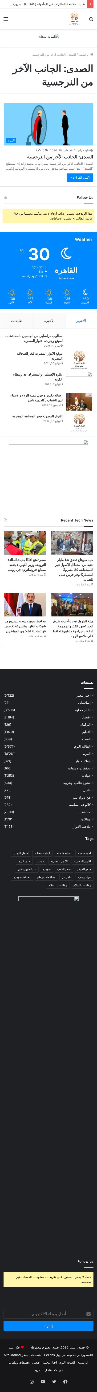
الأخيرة (49, 320)
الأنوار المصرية (82, 861)
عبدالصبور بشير (27, 869)
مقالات (86, 819)
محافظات (84, 812)
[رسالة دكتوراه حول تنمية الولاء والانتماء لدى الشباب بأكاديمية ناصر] (79, 402)
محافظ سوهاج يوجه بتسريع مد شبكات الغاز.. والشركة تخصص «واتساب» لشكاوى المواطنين (25, 626)
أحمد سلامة (84, 853)
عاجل (87, 790)
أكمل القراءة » (80, 177)
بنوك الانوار (83, 761)
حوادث (86, 775)
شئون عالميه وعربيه (77, 783)
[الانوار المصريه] (74, 19)
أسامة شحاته (42, 853)
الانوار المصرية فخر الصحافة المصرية (37, 416)
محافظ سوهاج (22, 877)
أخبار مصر (84, 695)
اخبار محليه (83, 710)
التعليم (86, 732)
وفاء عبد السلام (58, 885)
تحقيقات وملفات (79, 768)
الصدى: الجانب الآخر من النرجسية (60, 157)
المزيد (86, 754)
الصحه (86, 739)
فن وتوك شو (82, 797)
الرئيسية (84, 54)
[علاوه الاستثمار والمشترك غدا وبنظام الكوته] (79, 381)
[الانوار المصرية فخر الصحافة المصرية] (79, 422)
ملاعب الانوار (82, 826)
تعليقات (16, 320)
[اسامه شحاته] (48, 36)
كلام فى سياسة (80, 805)
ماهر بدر (67, 877)
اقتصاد (86, 717)
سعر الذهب (64, 869)
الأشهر (81, 320)
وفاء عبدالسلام (82, 885)
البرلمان (85, 724)
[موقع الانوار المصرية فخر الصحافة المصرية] (79, 360)
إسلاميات (84, 703)
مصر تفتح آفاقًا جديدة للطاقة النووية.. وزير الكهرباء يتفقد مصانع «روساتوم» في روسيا (27, 565)
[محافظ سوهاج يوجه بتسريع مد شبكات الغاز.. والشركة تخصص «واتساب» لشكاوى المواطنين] (25, 605)
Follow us (85, 1261)
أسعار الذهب (21, 853)
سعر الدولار (84, 869)
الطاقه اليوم (82, 746)
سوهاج (47, 869)
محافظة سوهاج (46, 877)
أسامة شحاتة (64, 853)
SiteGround (12, 1355)
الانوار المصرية (59, 861)
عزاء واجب (84, 877)
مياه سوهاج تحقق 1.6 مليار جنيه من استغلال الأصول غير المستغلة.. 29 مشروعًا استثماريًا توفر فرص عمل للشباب (74, 569)
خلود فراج (84, 150)
